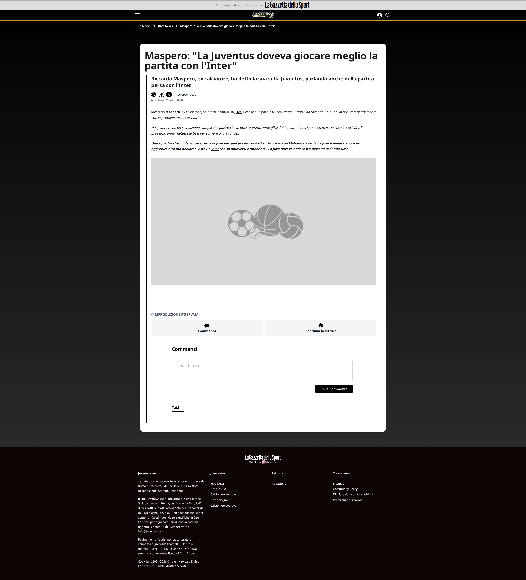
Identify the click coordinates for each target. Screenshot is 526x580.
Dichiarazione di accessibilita (353, 494)
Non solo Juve (219, 500)
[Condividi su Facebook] (161, 94)
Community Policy (345, 489)
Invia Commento (334, 389)
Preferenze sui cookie (347, 500)
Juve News (143, 26)
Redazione (279, 483)
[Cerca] (388, 15)
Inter (215, 149)
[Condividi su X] (169, 94)
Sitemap (338, 483)
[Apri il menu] (138, 15)
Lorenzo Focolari (188, 94)
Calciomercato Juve (223, 494)
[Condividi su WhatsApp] (154, 94)
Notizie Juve (218, 489)
